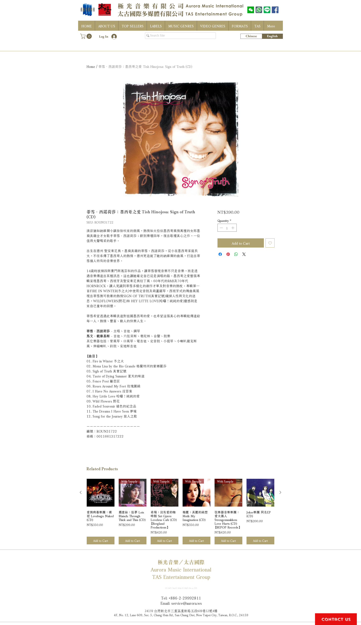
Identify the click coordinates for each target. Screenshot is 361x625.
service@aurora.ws (186, 603)
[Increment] (233, 228)
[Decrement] (221, 228)
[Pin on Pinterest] (228, 254)
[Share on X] (244, 254)
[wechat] (250, 9)
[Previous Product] (80, 492)
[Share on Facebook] (220, 254)
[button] (86, 36)
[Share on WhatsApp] (236, 254)
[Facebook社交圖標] (275, 9)
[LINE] (267, 9)
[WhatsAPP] (258, 9)
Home (90, 66)
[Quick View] (100, 493)
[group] (180, 512)
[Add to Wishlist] (270, 243)
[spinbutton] (227, 228)
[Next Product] (280, 492)
